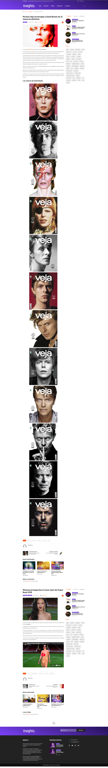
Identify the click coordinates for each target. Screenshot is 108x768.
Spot (74, 77)
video (83, 80)
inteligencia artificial (75, 63)
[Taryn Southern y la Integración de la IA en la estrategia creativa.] (52, 745)
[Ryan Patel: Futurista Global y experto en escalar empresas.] (52, 751)
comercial (80, 51)
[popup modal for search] (83, 6)
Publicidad (30, 11)
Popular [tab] (75, 16)
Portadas (44, 540)
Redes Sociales (69, 70)
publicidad (82, 68)
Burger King (78, 49)
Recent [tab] (69, 16)
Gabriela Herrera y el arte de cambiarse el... (78, 34)
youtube (67, 82)
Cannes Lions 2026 (75, 39)
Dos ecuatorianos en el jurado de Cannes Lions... (78, 41)
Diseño (79, 54)
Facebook (68, 632)
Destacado (74, 54)
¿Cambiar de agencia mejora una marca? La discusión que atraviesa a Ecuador (40, 1)
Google (73, 632)
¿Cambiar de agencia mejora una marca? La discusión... (78, 28)
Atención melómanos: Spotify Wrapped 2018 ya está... (28, 572)
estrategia (78, 56)
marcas (82, 63)
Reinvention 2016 (69, 73)
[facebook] (77, 1)
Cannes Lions (68, 51)
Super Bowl (78, 77)
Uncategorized (75, 19)
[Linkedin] (81, 1)
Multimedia (25, 595)
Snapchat (77, 75)
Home (25, 11)
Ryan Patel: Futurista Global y (59, 752)
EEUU (29, 673)
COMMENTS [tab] (82, 16)
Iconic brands (78, 632)
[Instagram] (80, 1)
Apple (67, 49)
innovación (76, 61)
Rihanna (46, 673)
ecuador (67, 56)
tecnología (68, 80)
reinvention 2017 (78, 73)
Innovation (81, 61)
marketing (68, 66)
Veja (32, 53)
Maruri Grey (82, 66)
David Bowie (30, 49)
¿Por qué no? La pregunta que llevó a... (78, 21)
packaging (76, 68)
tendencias (74, 80)
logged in (29, 581)
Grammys (41, 673)
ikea (71, 61)
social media (68, 77)
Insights (73, 32)
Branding (72, 49)
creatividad (68, 54)
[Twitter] (78, 1)
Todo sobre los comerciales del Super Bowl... (56, 705)
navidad (67, 68)
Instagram (68, 63)
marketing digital (75, 66)
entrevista (73, 56)
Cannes (83, 49)
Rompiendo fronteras (70, 75)
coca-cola (75, 51)
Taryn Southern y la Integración (59, 745)
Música (39, 540)
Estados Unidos (34, 673)
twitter (79, 80)
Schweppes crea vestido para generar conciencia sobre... (42, 572)
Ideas (67, 61)
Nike (72, 68)
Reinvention (76, 70)
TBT (83, 77)
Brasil (29, 540)
